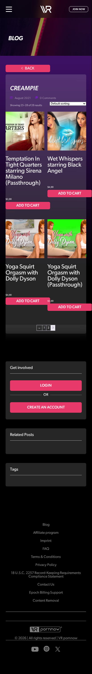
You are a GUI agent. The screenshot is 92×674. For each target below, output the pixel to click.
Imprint (45, 541)
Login (46, 385)
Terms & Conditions (46, 557)
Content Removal (46, 601)
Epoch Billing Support (46, 592)
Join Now (78, 9)
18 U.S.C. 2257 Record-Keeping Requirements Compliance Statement (46, 574)
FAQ (46, 549)
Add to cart (27, 205)
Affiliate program (46, 533)
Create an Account (46, 407)
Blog (46, 525)
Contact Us (45, 584)
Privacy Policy (46, 565)
